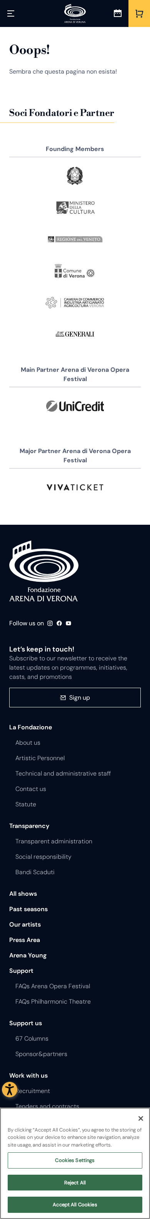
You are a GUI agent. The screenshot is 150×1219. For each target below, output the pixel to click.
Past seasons (28, 909)
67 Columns (31, 1038)
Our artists (25, 924)
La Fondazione (30, 727)
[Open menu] (11, 13)
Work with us (28, 1075)
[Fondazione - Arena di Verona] (75, 13)
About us (27, 743)
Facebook (59, 623)
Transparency (29, 826)
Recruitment (32, 1091)
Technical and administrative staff (63, 773)
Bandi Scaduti (35, 872)
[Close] (140, 1118)
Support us (25, 1023)
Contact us (30, 789)
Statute (25, 804)
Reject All (75, 1182)
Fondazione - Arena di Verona (43, 571)
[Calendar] (117, 13)
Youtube (68, 623)
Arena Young (28, 955)
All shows (23, 894)
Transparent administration (53, 841)
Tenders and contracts (47, 1106)
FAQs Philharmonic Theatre (53, 1001)
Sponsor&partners (41, 1054)
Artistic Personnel (40, 758)
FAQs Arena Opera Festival (52, 986)
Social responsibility (43, 857)
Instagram (50, 623)
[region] (75, 1163)
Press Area (24, 940)
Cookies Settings (75, 1160)
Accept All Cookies (75, 1204)
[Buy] (139, 13)
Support (21, 971)
